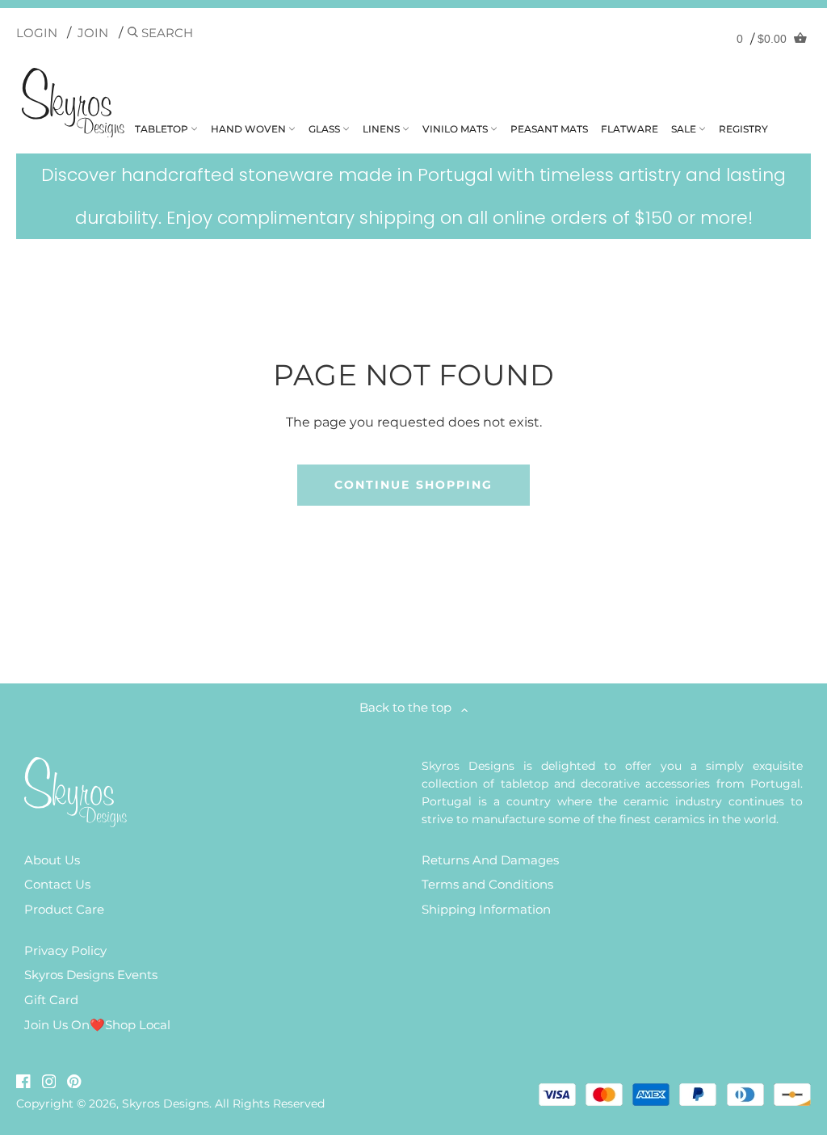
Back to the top (410, 707)
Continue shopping (413, 484)
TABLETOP (163, 129)
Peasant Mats (549, 129)
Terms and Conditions (487, 884)
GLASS (325, 129)
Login (36, 32)
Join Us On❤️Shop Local (97, 1024)
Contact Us (57, 884)
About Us (52, 860)
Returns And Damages (490, 860)
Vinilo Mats (456, 129)
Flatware (629, 129)
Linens (382, 129)
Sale (685, 129)
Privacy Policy (65, 950)
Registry (743, 129)
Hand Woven (249, 129)
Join (93, 32)
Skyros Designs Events (90, 974)
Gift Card (51, 999)
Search (165, 32)
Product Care (64, 909)
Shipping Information (486, 909)
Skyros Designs (165, 1103)
